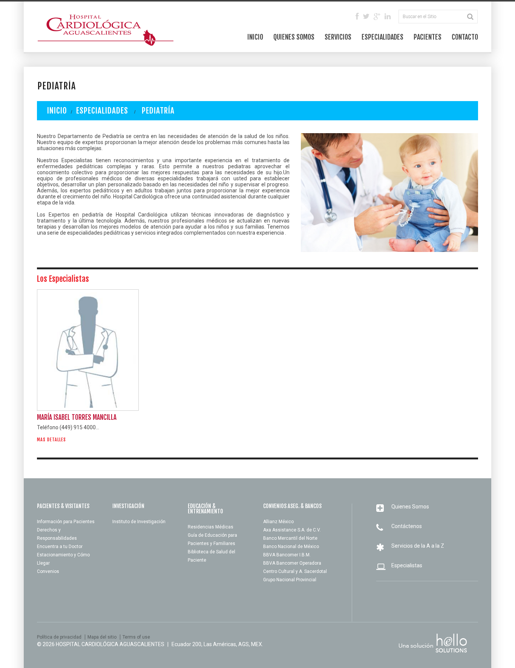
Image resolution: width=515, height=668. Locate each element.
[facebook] (357, 17)
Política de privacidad (59, 637)
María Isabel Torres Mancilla (76, 417)
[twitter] (366, 17)
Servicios (338, 37)
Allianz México (278, 521)
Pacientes (427, 37)
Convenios (48, 571)
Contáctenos (406, 526)
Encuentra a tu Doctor (60, 546)
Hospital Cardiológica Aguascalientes (110, 644)
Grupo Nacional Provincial (289, 579)
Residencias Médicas (210, 527)
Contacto (465, 37)
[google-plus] (377, 17)
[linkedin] (388, 17)
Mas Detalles (51, 439)
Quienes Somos (293, 37)
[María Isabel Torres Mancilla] (88, 350)
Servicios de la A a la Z (417, 546)
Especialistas (406, 565)
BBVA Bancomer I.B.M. (287, 554)
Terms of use (136, 637)
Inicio (255, 37)
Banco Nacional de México (291, 546)
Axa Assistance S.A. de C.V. (292, 530)
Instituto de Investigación (139, 521)
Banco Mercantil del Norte (290, 538)
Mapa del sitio (101, 637)
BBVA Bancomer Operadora (292, 563)
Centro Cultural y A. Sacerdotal (295, 571)
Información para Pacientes (66, 521)
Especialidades (382, 37)
